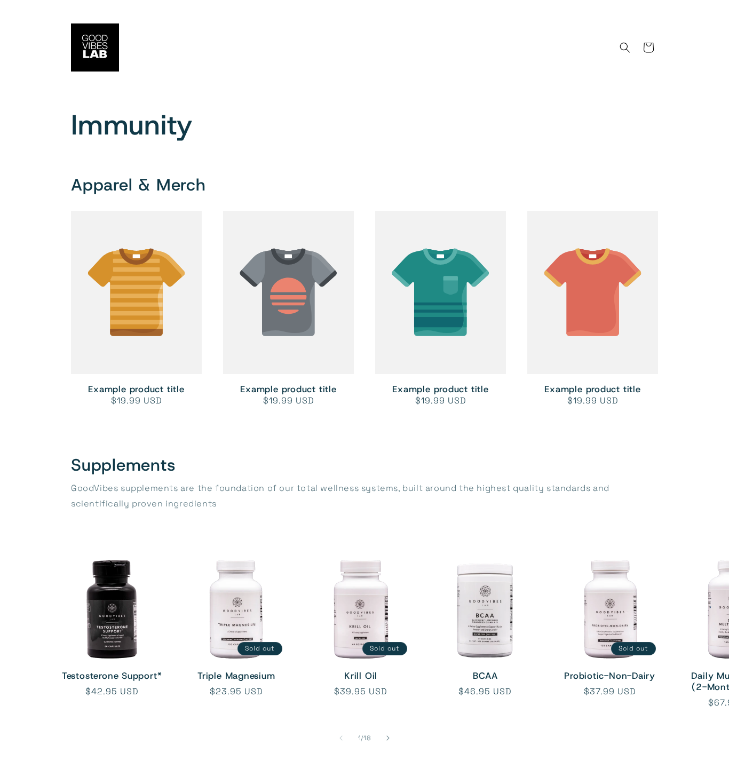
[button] (625, 47)
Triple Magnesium (236, 675)
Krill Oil (360, 675)
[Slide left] (341, 738)
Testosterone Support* (112, 675)
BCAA (485, 675)
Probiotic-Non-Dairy (609, 675)
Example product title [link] (136, 389)
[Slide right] (388, 738)
